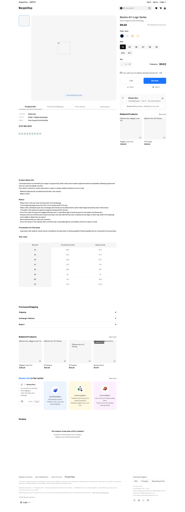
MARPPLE (33, 2)
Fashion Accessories (41, 117)
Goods (30, 117)
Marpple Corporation (26, 477)
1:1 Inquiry (144, 481)
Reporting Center (158, 481)
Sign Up (155, 2)
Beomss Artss (99, 365)
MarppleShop (23, 2)
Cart (131, 81)
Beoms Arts (32, 114)
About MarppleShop (41, 477)
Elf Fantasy (48, 365)
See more (112, 337)
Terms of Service (56, 477)
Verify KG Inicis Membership (100, 492)
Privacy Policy (70, 477)
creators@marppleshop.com (149, 495)
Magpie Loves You (25, 365)
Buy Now (154, 81)
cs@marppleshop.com (159, 491)
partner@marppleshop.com (146, 493)
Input (37, 401)
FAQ (135, 481)
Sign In (149, 2)
